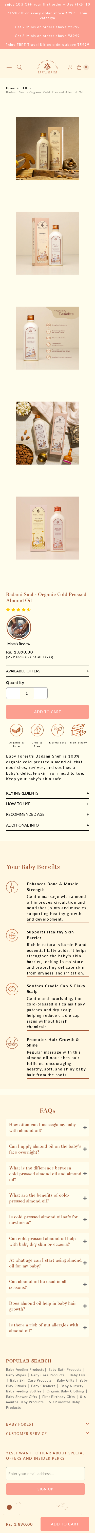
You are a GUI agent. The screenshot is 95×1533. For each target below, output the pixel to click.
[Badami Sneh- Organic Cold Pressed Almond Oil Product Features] (47, 338)
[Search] (19, 67)
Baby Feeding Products (25, 1369)
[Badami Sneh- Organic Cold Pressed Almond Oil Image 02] (47, 243)
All (25, 88)
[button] (19, 609)
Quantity (15, 682)
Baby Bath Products (65, 1369)
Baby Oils (78, 1375)
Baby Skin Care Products (31, 1380)
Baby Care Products (48, 1375)
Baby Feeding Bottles (24, 1391)
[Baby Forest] (47, 67)
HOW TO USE (18, 803)
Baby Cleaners (43, 1386)
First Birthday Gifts (59, 1397)
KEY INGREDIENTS (22, 793)
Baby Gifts (66, 1380)
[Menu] (9, 67)
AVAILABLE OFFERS (23, 671)
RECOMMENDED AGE (25, 814)
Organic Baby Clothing (66, 1391)
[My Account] (70, 67)
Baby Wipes (16, 1375)
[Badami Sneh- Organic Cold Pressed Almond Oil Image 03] (47, 433)
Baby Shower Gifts (22, 1397)
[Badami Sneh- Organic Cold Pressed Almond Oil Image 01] (47, 148)
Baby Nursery (73, 1386)
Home (10, 88)
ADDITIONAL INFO (22, 825)
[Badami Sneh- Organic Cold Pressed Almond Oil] (47, 528)
